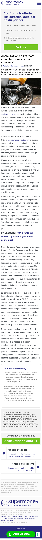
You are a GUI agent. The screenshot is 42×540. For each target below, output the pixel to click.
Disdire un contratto (16, 516)
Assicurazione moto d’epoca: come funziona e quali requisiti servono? (21, 455)
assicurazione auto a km (18, 140)
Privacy (26, 516)
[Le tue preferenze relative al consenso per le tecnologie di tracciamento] (38, 534)
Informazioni (5, 516)
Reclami (13, 518)
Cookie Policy (5, 518)
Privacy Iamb (33, 516)
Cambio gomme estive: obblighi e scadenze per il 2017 (21, 469)
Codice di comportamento (25, 518)
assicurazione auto (9, 114)
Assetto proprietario (7, 520)
